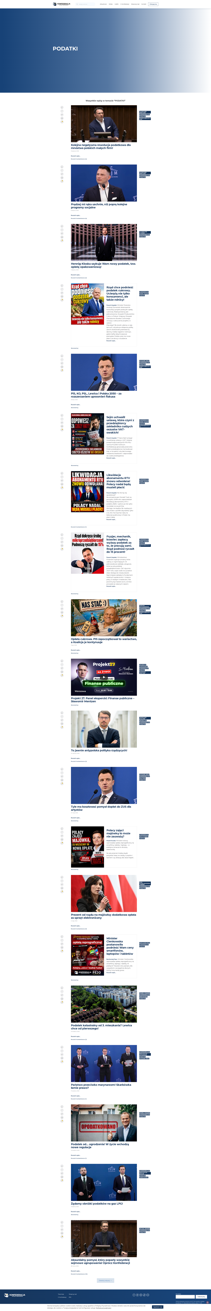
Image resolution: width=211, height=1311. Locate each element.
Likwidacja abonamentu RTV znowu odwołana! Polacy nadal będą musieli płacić (118, 481)
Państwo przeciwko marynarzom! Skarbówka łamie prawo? (101, 1086)
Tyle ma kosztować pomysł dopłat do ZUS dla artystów (101, 808)
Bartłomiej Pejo (111, 959)
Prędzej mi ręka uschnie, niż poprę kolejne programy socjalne (99, 206)
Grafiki (116, 4)
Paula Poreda (111, 840)
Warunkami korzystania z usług (191, 1303)
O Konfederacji (124, 4)
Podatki (142, 116)
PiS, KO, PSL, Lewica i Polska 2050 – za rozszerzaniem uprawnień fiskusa (96, 395)
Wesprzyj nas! (135, 4)
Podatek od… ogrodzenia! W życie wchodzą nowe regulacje (100, 1146)
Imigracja (143, 720)
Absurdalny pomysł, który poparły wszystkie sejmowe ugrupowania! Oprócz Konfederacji (100, 1261)
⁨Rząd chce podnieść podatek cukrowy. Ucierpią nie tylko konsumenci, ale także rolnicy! (119, 293)
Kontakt (143, 4)
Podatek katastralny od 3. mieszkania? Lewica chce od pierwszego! (101, 1027)
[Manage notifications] (207, 1302)
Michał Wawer (145, 1228)
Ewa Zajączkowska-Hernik (145, 883)
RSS (70, 1297)
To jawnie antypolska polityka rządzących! (99, 750)
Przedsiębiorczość (145, 118)
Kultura (142, 778)
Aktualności (103, 4)
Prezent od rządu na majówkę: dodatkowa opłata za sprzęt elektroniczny (103, 916)
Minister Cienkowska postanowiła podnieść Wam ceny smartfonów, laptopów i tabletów (120, 946)
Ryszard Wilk (144, 360)
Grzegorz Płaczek (143, 718)
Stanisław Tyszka (143, 232)
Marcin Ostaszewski (144, 606)
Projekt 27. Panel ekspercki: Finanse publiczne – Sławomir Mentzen (102, 700)
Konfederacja (145, 114)
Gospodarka (143, 666)
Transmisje (61, 1294)
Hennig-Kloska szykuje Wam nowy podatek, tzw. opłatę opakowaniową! (103, 265)
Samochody (144, 1177)
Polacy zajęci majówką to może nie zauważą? (118, 833)
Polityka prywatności (103, 1308)
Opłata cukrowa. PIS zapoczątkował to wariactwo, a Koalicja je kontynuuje (104, 640)
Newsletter (178, 1294)
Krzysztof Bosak (143, 1173)
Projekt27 (143, 664)
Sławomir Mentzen (143, 112)
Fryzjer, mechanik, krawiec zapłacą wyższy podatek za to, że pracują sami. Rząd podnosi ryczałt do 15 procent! (120, 544)
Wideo (111, 4)
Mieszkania (143, 997)
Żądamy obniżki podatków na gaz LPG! (97, 1203)
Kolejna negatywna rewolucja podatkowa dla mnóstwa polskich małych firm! (101, 146)
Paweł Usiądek (111, 305)
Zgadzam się (157, 1307)
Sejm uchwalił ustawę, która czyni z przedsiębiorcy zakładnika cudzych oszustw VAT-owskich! (120, 425)
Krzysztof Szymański (143, 1054)
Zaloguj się (153, 4)
